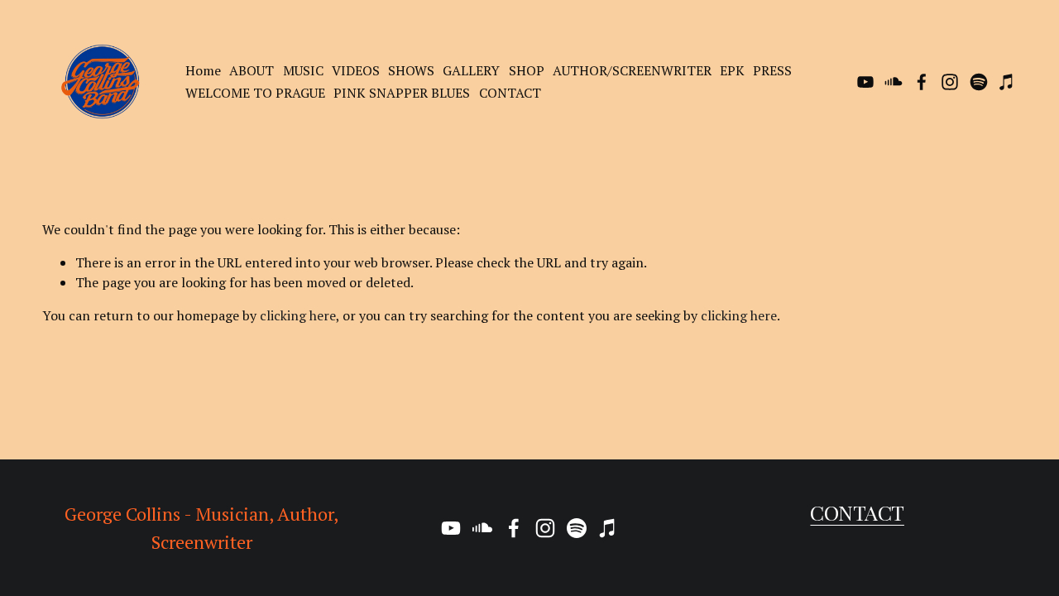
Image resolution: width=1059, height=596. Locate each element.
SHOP (526, 70)
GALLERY (471, 70)
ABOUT (251, 70)
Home (203, 70)
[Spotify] (979, 82)
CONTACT (510, 93)
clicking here (298, 315)
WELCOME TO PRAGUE (255, 93)
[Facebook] (922, 82)
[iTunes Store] (1007, 82)
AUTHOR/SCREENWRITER (632, 70)
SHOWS (411, 70)
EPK (732, 70)
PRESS (772, 70)
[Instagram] (950, 82)
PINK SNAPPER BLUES (401, 93)
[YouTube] (865, 82)
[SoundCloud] (893, 82)
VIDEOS (356, 70)
